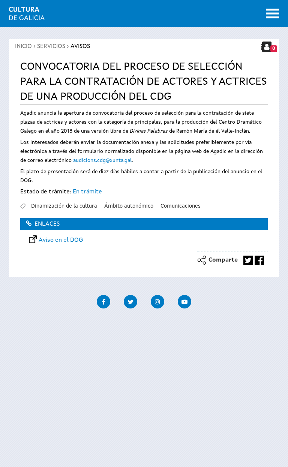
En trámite (87, 192)
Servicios (51, 46)
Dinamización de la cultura (64, 206)
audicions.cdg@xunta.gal (102, 160)
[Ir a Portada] (27, 16)
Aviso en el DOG (61, 240)
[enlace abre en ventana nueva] (248, 260)
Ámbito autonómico (128, 206)
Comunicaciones (180, 206)
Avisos (80, 46)
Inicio (23, 46)
